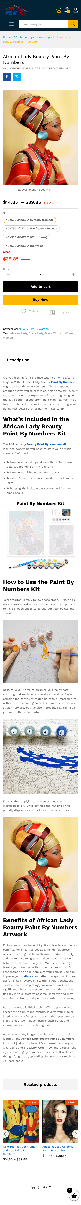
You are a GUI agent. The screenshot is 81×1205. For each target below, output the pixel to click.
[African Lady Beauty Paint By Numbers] (7, 77)
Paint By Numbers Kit (51, 444)
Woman (70, 333)
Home (7, 37)
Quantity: (8, 269)
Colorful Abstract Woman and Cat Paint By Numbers (20, 1150)
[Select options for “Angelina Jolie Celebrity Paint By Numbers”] (50, 1140)
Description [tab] (18, 360)
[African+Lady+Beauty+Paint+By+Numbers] (17, 77)
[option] (20, 1133)
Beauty (31, 444)
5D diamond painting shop (32, 37)
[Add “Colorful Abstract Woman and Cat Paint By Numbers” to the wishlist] (29, 1140)
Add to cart (41, 286)
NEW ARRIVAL (28, 328)
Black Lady (36, 333)
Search (73, 24)
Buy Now (40, 299)
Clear (6, 251)
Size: (6, 213)
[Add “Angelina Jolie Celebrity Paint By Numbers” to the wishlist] (68, 1140)
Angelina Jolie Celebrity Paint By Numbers (58, 1148)
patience (27, 976)
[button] (29, 220)
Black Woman (54, 333)
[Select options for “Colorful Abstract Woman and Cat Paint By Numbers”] (11, 1140)
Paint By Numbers (63, 382)
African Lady (18, 333)
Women (44, 328)
